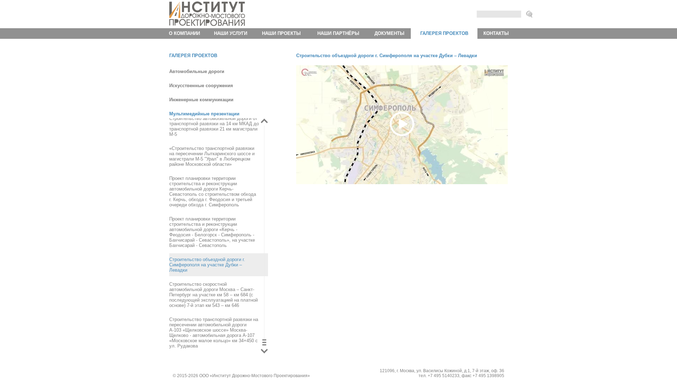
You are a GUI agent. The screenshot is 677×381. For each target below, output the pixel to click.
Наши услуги (230, 33)
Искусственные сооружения (201, 85)
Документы (389, 33)
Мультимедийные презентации (204, 113)
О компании (184, 33)
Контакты (496, 33)
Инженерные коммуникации (201, 99)
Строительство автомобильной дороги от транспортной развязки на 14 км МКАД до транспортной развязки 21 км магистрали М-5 (214, 126)
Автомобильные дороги (196, 71)
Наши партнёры (338, 33)
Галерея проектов (444, 33)
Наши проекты (281, 33)
